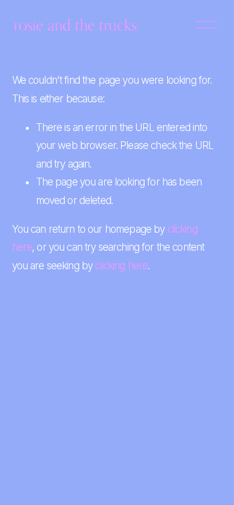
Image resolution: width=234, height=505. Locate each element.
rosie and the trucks (75, 25)
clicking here (121, 266)
